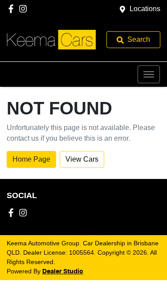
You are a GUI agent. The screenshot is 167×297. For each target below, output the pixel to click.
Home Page (31, 159)
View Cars (81, 159)
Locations (145, 8)
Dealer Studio (62, 272)
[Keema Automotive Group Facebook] (13, 8)
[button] (149, 74)
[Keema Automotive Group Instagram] (25, 8)
